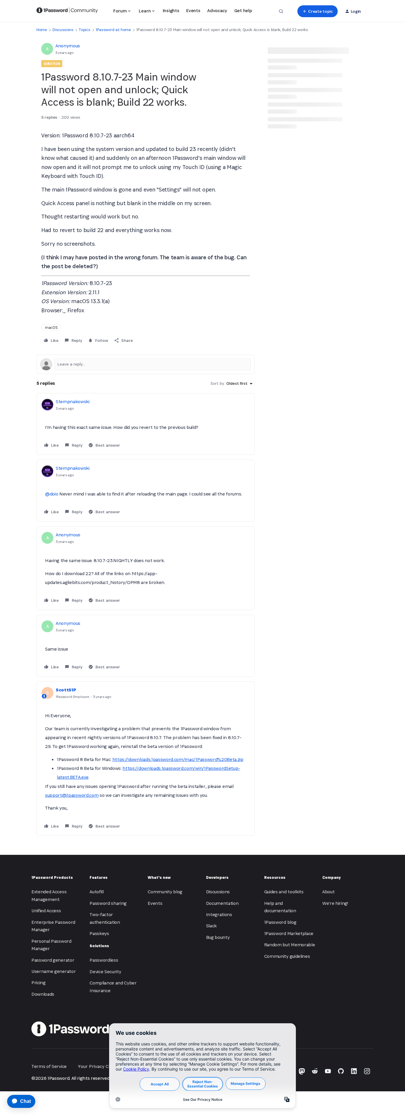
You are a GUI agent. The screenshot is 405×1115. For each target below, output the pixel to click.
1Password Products (52, 877)
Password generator (52, 960)
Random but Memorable (289, 945)
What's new (159, 877)
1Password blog (280, 922)
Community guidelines (287, 956)
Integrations (219, 914)
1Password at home (113, 29)
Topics (84, 29)
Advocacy (217, 10)
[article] (146, 424)
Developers (217, 877)
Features (99, 877)
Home (41, 29)
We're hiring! (335, 903)
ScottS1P (66, 690)
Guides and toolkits (284, 892)
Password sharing (108, 903)
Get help (243, 10)
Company (331, 877)
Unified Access (46, 911)
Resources (275, 877)
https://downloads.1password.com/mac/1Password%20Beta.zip (177, 759)
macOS (51, 327)
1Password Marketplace (288, 933)
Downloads (42, 994)
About (328, 892)
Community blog (165, 892)
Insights (171, 10)
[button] (317, 11)
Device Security (105, 971)
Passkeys (99, 933)
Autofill (96, 892)
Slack (211, 926)
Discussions (62, 29)
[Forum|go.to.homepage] (67, 11)
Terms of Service (49, 1066)
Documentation (222, 903)
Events (193, 10)
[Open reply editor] (145, 364)
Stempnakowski (73, 401)
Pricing (38, 982)
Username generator (53, 971)
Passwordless (104, 960)
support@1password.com (71, 795)
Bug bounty (218, 937)
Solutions (99, 945)
